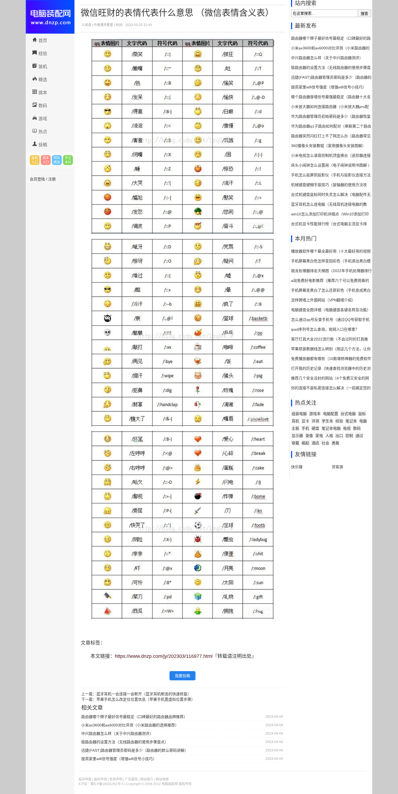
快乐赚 (296, 467)
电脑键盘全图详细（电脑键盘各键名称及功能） (331, 310)
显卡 (305, 421)
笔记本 (351, 421)
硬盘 (315, 428)
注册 (52, 179)
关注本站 (68, 160)
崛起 (305, 443)
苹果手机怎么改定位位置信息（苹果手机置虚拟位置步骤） (145, 699)
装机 (42, 66)
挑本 (42, 92)
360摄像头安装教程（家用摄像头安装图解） (328, 146)
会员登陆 (37, 179)
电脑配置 (330, 414)
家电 (319, 435)
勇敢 (335, 443)
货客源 (337, 467)
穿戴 (295, 443)
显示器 (297, 435)
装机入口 (34, 160)
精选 (42, 79)
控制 (349, 435)
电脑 (363, 421)
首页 (42, 40)
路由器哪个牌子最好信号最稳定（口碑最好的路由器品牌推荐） (134, 717)
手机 (305, 428)
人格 (329, 435)
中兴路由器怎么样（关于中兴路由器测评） (117, 733)
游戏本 (315, 414)
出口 (339, 435)
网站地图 (162, 779)
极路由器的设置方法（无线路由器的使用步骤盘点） (124, 742)
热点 (42, 131)
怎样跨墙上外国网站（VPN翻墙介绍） (323, 300)
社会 (325, 443)
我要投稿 (182, 676)
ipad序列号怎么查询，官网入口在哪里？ (325, 329)
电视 (347, 428)
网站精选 (57, 160)
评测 (315, 421)
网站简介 (146, 779)
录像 (309, 435)
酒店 (315, 443)
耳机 (295, 421)
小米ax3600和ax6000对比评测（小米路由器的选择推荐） (130, 725)
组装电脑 (299, 414)
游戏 (42, 118)
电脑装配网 (50, 17)
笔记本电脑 (331, 428)
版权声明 (100, 779)
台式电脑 (348, 414)
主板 (295, 428)
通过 (359, 435)
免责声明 (115, 779)
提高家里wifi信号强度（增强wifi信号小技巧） (118, 759)
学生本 (327, 421)
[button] (182, 625)
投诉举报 (85, 779)
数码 (42, 105)
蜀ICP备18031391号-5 (107, 784)
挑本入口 (46, 160)
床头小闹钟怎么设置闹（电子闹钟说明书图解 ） (331, 165)
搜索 (364, 13)
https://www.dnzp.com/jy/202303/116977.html (164, 656)
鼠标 (362, 414)
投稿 (42, 144)
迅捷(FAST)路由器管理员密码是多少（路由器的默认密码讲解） (134, 750)
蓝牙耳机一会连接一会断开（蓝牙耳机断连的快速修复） (143, 694)
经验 (42, 53)
